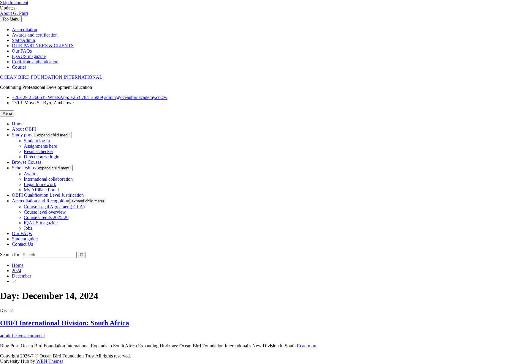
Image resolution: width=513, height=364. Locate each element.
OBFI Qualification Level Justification (48, 195)
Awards (31, 173)
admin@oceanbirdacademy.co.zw (135, 97)
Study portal (23, 134)
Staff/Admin (23, 40)
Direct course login (41, 156)
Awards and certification (35, 34)
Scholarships (24, 167)
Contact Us (22, 244)
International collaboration (48, 179)
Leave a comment (28, 335)
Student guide (25, 238)
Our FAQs (22, 50)
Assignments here (40, 146)
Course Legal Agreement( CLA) (54, 206)
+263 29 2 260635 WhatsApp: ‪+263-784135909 (57, 97)
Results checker (38, 151)
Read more (307, 345)
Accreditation (24, 29)
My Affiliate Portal (41, 189)
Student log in (37, 140)
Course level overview (45, 212)
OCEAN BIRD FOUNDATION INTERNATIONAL (51, 77)
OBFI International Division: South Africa (64, 323)
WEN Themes (49, 361)
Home (17, 123)
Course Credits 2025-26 (46, 217)
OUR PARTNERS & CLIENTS (43, 45)
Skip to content (14, 2)
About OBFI (24, 129)
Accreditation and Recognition (40, 200)
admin (6, 335)
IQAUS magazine (29, 56)
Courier (19, 67)
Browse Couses (26, 162)
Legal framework (40, 184)
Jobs (28, 228)
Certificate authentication (35, 61)
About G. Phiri (14, 13)
